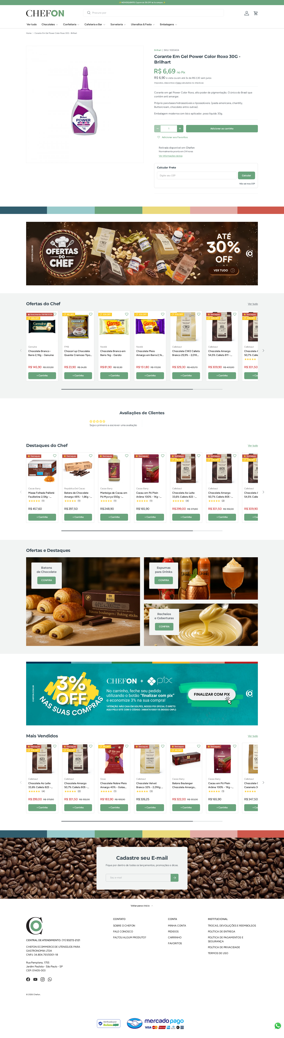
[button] (256, 13)
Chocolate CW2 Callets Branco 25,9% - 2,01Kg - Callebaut (186, 355)
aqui (154, 2)
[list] (84, 104)
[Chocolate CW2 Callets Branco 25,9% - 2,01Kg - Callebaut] (186, 326)
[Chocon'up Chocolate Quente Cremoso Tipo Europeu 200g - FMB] (78, 326)
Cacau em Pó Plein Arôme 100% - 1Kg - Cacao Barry (148, 499)
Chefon (36, 997)
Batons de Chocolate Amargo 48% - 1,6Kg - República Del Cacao (77, 499)
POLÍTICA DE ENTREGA (221, 933)
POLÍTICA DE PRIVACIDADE (224, 949)
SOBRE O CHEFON (124, 927)
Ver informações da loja (170, 156)
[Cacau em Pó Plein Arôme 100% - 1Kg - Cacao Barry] (150, 470)
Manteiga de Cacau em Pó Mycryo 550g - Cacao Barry (113, 499)
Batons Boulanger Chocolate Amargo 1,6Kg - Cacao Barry (183, 789)
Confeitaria (69, 24)
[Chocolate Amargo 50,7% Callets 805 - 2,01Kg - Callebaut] (222, 470)
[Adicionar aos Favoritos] (54, 314)
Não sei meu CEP (247, 183)
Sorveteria (116, 24)
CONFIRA (46, 582)
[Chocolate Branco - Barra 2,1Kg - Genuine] (42, 326)
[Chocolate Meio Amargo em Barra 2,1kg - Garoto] (150, 326)
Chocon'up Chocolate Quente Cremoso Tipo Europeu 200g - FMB (77, 355)
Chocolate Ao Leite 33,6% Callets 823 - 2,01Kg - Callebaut (183, 499)
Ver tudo (32, 24)
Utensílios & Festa (141, 24)
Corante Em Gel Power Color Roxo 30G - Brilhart (56, 33)
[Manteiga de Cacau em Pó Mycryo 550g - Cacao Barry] (114, 470)
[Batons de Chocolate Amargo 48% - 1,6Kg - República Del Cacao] (78, 470)
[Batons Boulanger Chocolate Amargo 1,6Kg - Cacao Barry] (186, 761)
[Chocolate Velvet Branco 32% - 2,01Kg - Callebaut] (150, 761)
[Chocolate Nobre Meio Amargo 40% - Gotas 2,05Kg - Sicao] (114, 761)
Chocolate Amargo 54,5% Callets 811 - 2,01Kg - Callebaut (219, 355)
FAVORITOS (175, 945)
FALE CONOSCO (123, 933)
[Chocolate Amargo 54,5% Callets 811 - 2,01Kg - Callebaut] (222, 326)
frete (178, 83)
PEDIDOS (173, 933)
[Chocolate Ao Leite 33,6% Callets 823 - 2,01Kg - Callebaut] (186, 470)
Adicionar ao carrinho (222, 128)
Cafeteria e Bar (93, 24)
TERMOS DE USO (218, 955)
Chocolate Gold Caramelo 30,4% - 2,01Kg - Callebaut (255, 789)
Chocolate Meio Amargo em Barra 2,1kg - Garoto (150, 355)
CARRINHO (174, 939)
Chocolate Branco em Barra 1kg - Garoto (113, 353)
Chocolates (48, 24)
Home (28, 33)
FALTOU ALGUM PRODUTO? (129, 939)
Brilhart (157, 50)
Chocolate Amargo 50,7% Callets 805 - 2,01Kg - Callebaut (255, 355)
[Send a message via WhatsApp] (277, 1025)
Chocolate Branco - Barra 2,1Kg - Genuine (41, 353)
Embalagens (167, 24)
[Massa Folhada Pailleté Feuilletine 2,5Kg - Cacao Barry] (42, 470)
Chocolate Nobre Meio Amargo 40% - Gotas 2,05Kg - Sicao (113, 789)
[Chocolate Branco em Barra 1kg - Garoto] (114, 326)
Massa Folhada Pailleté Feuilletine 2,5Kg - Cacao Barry (41, 499)
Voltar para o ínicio (140, 908)
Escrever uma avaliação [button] (170, 424)
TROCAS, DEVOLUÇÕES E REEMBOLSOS (232, 927)
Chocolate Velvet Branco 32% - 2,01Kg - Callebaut (149, 789)
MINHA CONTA (177, 927)
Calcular (246, 175)
